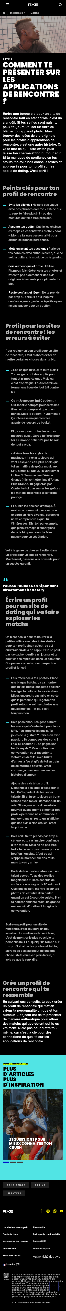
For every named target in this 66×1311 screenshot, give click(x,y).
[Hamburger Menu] (7, 4)
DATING (40, 1185)
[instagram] (54, 1211)
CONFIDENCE (15, 1185)
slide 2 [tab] (13, 1161)
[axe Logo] (33, 4)
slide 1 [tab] (6, 1161)
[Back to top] (54, 1286)
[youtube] (61, 1211)
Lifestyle (13, 1193)
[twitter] (48, 1211)
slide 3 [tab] (20, 1161)
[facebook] (41, 1211)
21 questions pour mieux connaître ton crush (30, 1143)
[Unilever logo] (6, 1276)
